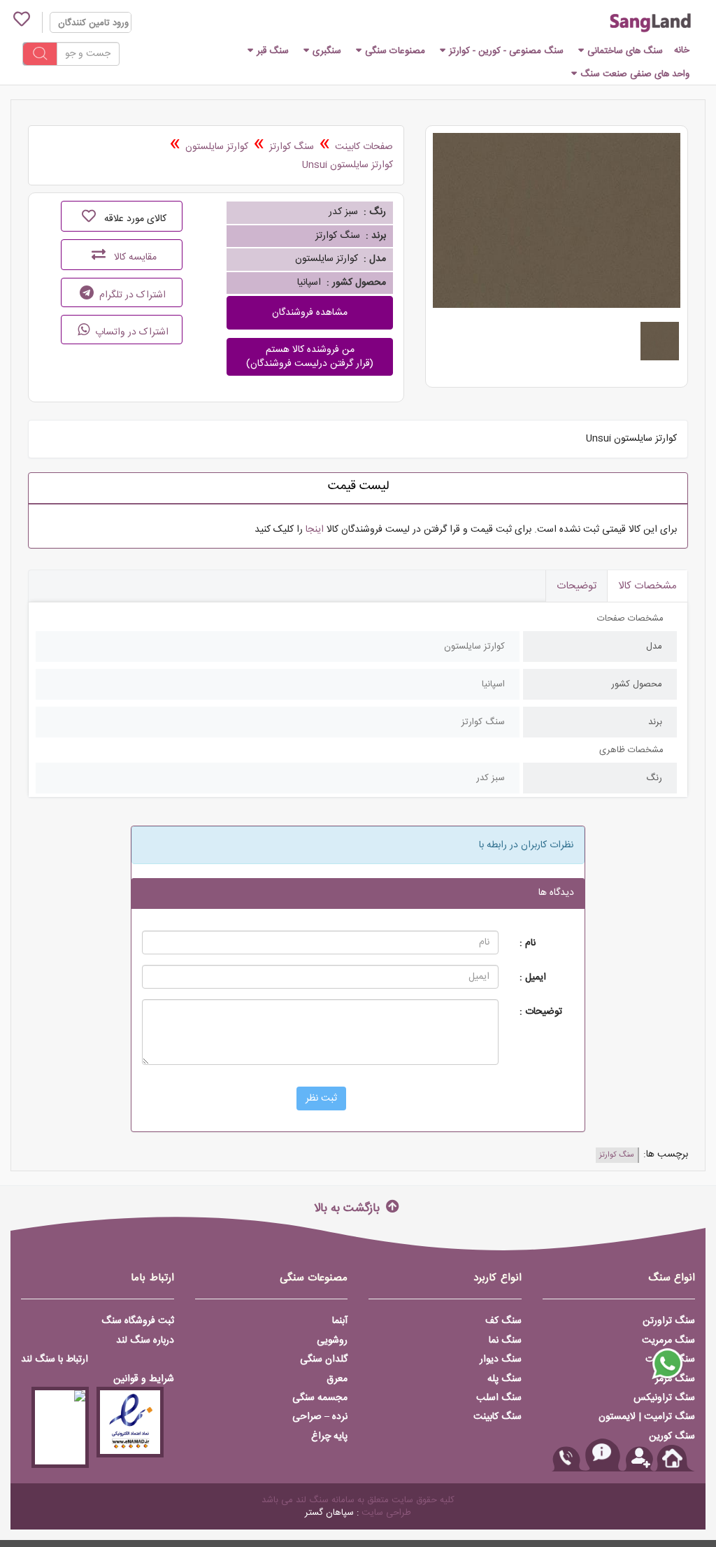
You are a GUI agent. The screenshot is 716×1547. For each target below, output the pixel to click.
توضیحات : (541, 1011)
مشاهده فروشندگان (310, 312)
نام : (528, 943)
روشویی (332, 1340)
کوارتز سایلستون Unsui (347, 165)
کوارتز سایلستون (216, 147)
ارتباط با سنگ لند (54, 1359)
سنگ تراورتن (669, 1321)
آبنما (340, 1321)
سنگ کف (503, 1321)
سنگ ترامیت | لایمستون (647, 1416)
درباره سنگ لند (145, 1340)
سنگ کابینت (497, 1416)
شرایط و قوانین (143, 1379)
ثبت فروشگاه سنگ (137, 1321)
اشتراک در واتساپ (130, 332)
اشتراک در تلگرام (131, 295)
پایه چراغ (329, 1436)
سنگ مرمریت (668, 1340)
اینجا (315, 529)
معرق (337, 1379)
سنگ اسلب (499, 1398)
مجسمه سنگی (320, 1398)
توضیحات (576, 586)
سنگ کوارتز (291, 147)
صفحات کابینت (364, 147)
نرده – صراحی (320, 1416)
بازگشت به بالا (348, 1207)
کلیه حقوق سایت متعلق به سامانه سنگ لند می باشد (358, 1500)
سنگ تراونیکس (664, 1398)
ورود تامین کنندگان (93, 23)
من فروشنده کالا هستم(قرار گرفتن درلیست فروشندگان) (309, 356)
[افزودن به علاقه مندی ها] (89, 216)
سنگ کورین (672, 1436)
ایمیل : (533, 977)
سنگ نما (505, 1340)
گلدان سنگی (324, 1359)
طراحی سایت (386, 1512)
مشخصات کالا (647, 586)
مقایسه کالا (134, 257)
